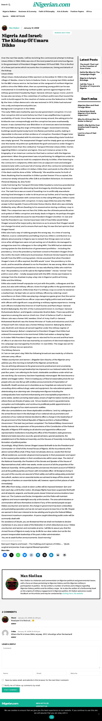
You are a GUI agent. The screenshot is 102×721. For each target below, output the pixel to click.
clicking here (67, 593)
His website (78, 593)
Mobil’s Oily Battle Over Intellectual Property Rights (89, 127)
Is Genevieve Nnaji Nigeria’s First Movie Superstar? (87, 113)
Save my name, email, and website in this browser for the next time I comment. (37, 680)
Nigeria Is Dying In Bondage (88, 79)
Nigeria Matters (62, 33)
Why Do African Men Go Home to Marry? (88, 120)
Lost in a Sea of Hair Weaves (87, 134)
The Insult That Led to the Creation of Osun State (89, 66)
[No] (98, 714)
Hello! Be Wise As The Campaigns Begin (90, 73)
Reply (13, 624)
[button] (6, 4)
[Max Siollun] (5, 28)
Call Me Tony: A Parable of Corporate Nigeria (90, 86)
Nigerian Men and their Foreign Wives (88, 106)
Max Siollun (14, 28)
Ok (51, 717)
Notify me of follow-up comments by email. (22, 685)
